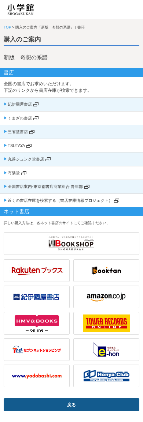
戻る (71, 404)
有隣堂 (14, 173)
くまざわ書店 (20, 118)
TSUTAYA (16, 145)
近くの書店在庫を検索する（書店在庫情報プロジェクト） (60, 200)
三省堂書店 (18, 131)
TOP (7, 27)
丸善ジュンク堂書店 (26, 159)
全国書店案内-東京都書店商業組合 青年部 (45, 186)
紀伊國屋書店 (20, 104)
